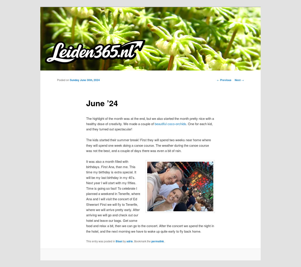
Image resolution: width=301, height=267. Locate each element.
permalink (157, 241)
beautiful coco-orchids (170, 123)
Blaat (119, 241)
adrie (129, 241)
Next (239, 80)
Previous (224, 80)
